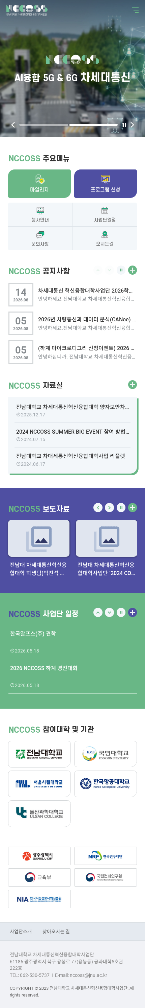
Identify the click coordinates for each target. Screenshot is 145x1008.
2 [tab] (93, 125)
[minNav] (134, 10)
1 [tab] (43, 125)
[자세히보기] (132, 270)
